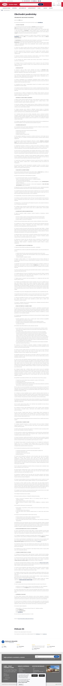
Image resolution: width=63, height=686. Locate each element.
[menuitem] (6, 8)
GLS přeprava (21, 671)
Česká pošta (20, 670)
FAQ (33, 669)
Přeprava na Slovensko (22, 672)
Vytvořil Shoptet (59, 684)
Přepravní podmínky (22, 669)
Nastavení (21, 684)
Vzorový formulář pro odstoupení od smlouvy (26, 618)
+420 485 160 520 (7, 677)
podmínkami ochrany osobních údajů (49, 658)
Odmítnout (35, 675)
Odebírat (56, 656)
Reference (34, 672)
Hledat (40, 4)
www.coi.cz (39, 541)
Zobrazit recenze (11, 642)
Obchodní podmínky (36, 670)
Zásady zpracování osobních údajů (38, 671)
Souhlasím (42, 675)
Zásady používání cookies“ (44, 562)
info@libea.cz (6, 679)
